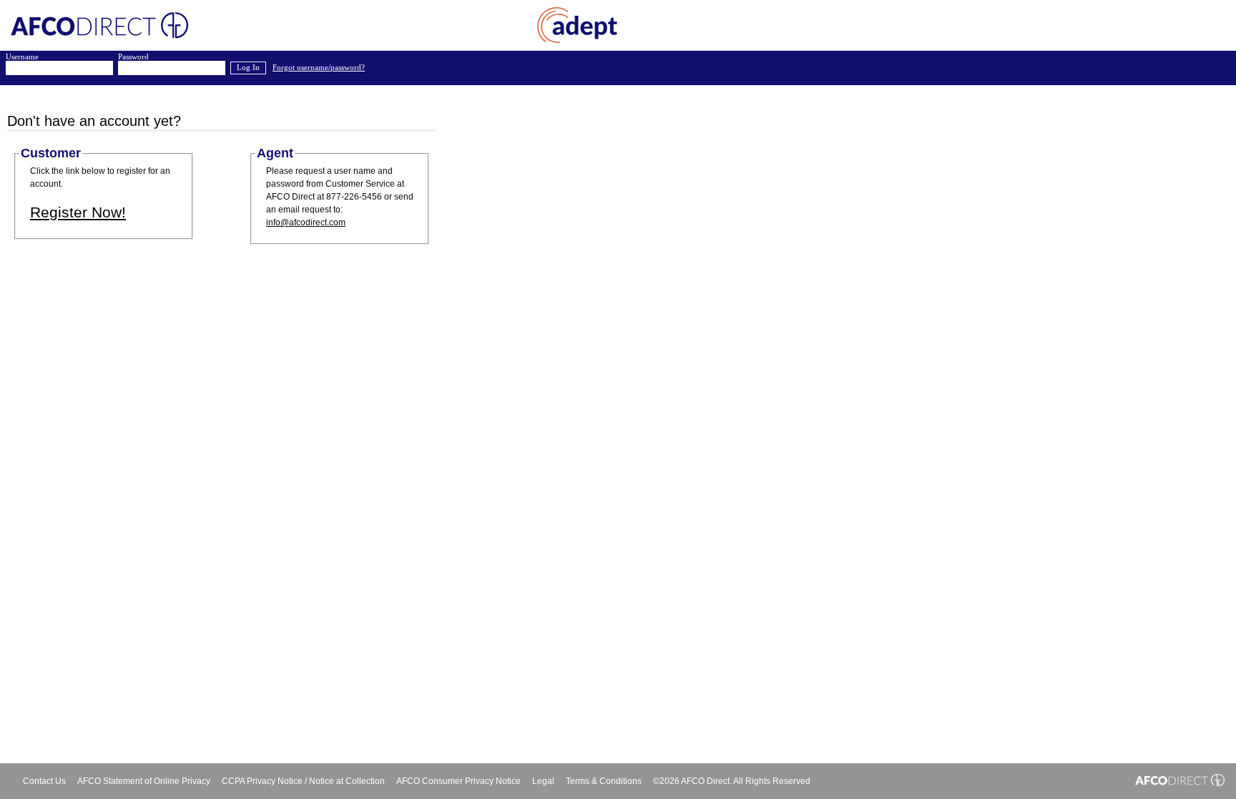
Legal (543, 781)
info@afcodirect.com (305, 222)
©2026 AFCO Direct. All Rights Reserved (731, 781)
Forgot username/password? (319, 68)
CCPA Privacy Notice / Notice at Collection (303, 781)
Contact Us (44, 781)
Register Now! (78, 212)
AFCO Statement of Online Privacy (143, 781)
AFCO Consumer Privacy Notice (458, 781)
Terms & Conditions (604, 781)
